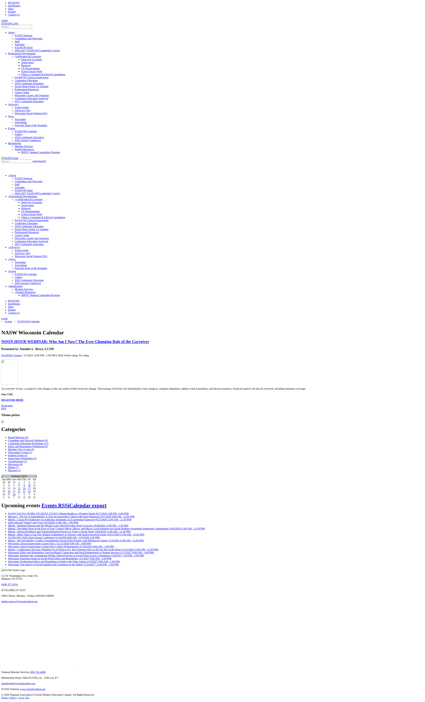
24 (29, 491)
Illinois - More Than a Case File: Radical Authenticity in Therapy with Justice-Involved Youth (76, 534)
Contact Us (14, 14)
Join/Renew (14, 5)
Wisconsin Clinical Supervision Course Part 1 (49, 543)
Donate (12, 11)
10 (29, 485)
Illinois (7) (13, 467)
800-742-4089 (38, 672)
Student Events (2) (17, 455)
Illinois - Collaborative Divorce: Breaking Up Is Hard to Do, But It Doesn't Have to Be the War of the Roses (83, 549)
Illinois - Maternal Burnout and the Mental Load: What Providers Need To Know (68, 525)
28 (14, 494)
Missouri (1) (14, 470)
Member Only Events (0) (21, 449)
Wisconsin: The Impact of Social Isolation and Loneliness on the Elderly (63, 564)
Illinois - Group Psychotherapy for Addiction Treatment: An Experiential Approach (69, 519)
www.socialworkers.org (32, 689)
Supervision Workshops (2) (22, 458)
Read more (7, 405)
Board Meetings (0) (18, 437)
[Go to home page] (9, 23)
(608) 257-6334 (9, 584)
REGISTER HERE (12, 400)
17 (29, 488)
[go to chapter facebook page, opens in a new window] (77, 666)
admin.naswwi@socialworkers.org (19, 601)
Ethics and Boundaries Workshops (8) (28, 446)
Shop (10, 8)
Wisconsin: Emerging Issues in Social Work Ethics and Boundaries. (60, 558)
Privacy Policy (9, 697)
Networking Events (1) (20, 452)
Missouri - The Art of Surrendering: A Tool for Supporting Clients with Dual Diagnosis (71, 516)
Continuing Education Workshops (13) (28, 443)
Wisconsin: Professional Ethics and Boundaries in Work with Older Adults (64, 561)
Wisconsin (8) (15, 464)
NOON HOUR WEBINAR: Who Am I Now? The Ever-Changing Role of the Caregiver (75, 341)
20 (9, 491)
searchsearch (39, 161)
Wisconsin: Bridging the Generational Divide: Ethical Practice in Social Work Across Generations (76, 555)
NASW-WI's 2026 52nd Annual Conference (54, 537)
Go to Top (23, 697)
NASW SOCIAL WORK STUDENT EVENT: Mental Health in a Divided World (68, 513)
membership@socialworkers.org (18, 683)
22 (19, 491)
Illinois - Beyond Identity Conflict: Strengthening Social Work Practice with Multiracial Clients (76, 540)
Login (4, 20)
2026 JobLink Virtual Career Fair (43, 522)
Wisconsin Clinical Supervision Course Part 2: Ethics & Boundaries (61, 546)
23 (24, 491)
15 (19, 488)
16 (24, 488)
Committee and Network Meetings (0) (28, 440)
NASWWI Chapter (11, 355)
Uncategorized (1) (17, 461)
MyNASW (14, 2)
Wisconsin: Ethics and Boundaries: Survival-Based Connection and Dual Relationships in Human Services (81, 552)
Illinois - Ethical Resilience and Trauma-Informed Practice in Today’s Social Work (69, 531)
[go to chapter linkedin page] (70, 666)
